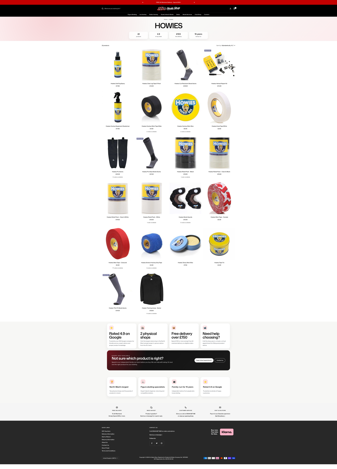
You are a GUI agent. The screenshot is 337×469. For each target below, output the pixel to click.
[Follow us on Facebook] (151, 443)
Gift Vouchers (106, 431)
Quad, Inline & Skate (167, 14)
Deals (178, 14)
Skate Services (187, 14)
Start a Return (106, 437)
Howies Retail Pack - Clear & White (118, 217)
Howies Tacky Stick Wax (185, 263)
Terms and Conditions (108, 451)
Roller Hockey (153, 14)
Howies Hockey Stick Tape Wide (151, 126)
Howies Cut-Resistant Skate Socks (185, 83)
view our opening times (186, 416)
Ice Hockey (143, 14)
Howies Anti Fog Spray (118, 83)
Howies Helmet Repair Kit (219, 83)
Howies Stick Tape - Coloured (118, 263)
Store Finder (105, 448)
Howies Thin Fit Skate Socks (118, 308)
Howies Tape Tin (219, 263)
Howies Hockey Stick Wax (185, 126)
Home (165, 19)
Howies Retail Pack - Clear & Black (219, 172)
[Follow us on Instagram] (161, 443)
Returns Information (108, 439)
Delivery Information (108, 434)
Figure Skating (132, 14)
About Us (105, 442)
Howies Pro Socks (117, 172)
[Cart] (234, 8)
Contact (206, 14)
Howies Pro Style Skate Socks (151, 172)
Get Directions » (220, 416)
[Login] (230, 8)
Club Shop (198, 14)
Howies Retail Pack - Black (185, 172)
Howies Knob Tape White (219, 126)
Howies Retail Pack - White (151, 217)
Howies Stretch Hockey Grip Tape (151, 263)
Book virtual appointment (204, 360)
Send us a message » (155, 435)
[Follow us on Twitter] (156, 443)
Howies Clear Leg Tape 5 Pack (151, 83)
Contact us (220, 360)
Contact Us (105, 445)
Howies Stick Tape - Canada (219, 217)
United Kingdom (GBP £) (109, 458)
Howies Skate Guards (185, 217)
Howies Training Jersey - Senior (151, 308)
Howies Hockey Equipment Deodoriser (118, 126)
